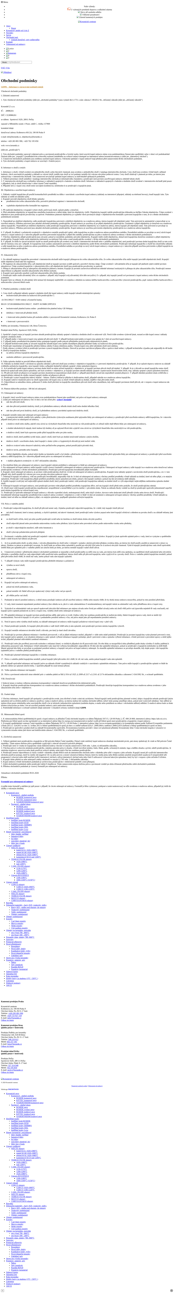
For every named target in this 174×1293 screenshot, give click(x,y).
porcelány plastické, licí (20, 841)
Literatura (10, 981)
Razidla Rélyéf (17, 967)
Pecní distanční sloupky (20, 953)
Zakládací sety (17, 955)
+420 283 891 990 (15, 1013)
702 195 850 (12, 1068)
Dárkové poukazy (13, 983)
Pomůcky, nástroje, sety (15, 960)
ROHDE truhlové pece (25, 811)
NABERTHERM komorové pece (29, 802)
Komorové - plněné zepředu (22, 795)
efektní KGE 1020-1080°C (27, 855)
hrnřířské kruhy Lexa (19, 829)
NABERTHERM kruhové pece (29, 816)
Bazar (13, 28)
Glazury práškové (13, 845)
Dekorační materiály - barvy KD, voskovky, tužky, (26, 905)
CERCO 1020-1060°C (25, 887)
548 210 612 (13, 1039)
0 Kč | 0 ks (5, 68)
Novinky (9, 33)
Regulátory (15, 946)
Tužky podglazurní (18, 912)
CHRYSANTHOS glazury (22, 900)
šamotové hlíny (17, 836)
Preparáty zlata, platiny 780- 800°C (20, 937)
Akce (8, 26)
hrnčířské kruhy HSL (19, 827)
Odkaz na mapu (7, 1020)
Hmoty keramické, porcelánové (18, 832)
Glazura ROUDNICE (20, 875)
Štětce (13, 962)
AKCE (9, 985)
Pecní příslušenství (13, 944)
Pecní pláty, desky (18, 949)
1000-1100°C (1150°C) (25, 880)
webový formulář (64, 400)
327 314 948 (13, 1065)
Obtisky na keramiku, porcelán (18, 930)
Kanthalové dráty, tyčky (20, 951)
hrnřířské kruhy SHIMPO (21, 825)
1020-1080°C (21, 861)
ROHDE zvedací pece (25, 809)
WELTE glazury (18, 848)
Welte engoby (16, 926)
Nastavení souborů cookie (79, 1086)
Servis (8, 35)
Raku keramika (12, 976)
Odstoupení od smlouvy (15, 44)
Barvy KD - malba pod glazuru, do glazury (28, 907)
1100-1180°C (21, 878)
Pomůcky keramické (19, 969)
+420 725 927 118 (14, 1016)
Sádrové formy (12, 971)
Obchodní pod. (12, 37)
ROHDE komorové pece (26, 797)
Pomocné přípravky (14, 942)
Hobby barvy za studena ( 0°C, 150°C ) (22, 978)
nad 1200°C (21, 864)
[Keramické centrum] (87, 21)
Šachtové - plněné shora (20, 804)
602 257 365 (12, 1042)
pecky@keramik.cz (15, 1070)
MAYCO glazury (18, 898)
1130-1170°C (21, 868)
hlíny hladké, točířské (19, 834)
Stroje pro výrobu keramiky (17, 958)
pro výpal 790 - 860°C (20, 933)
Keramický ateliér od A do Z (17, 30)
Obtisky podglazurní (19, 914)
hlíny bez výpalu (18, 843)
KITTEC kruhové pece (25, 813)
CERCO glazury (18, 884)
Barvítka (9, 903)
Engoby (9, 919)
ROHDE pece (22, 806)
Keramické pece (12, 793)
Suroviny (10, 939)
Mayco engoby (17, 923)
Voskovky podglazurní (20, 910)
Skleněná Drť (11, 974)
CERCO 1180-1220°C (25, 889)
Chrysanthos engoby (19, 928)
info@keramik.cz (14, 1018)
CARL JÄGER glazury (20, 866)
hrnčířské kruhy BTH (20, 823)
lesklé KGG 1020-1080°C (26, 850)
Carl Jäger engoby (18, 921)
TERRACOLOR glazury (21, 859)
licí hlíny (14, 839)
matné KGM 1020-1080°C (27, 852)
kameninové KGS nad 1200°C (28, 857)
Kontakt (9, 42)
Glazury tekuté (12, 882)
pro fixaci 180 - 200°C (20, 935)
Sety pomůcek (17, 965)
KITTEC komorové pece (26, 800)
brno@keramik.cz (14, 1044)
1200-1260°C (21, 871)
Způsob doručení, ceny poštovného (25, 40)
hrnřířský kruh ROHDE (20, 820)
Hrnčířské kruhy (12, 818)
